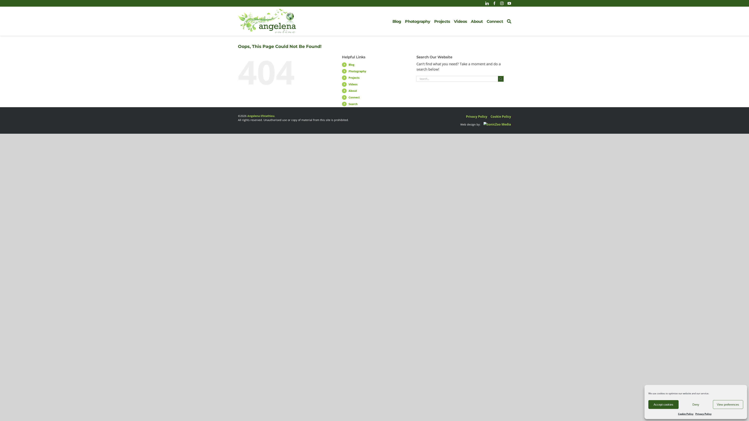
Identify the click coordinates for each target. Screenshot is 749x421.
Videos (353, 84)
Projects (354, 78)
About (353, 91)
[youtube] (509, 3)
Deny (695, 404)
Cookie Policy (685, 414)
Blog (351, 64)
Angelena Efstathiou (260, 116)
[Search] (509, 21)
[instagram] (502, 3)
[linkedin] (487, 3)
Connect (354, 97)
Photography (357, 71)
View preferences (728, 404)
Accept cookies (663, 404)
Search (353, 104)
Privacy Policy (703, 414)
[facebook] (494, 3)
